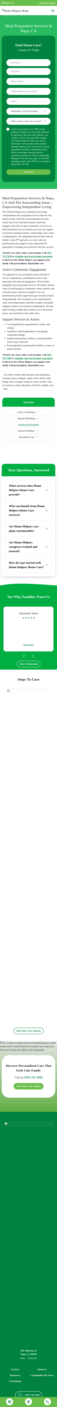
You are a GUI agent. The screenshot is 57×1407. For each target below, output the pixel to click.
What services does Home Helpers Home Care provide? (25, 490)
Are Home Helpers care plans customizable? (24, 528)
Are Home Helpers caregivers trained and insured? (23, 547)
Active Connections (26, 412)
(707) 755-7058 (33, 1077)
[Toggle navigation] (52, 10)
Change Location (47, 3)
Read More (28, 645)
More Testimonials (28, 664)
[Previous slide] (24, 656)
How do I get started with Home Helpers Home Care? (26, 565)
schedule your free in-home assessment (34, 256)
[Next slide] (32, 656)
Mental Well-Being (26, 418)
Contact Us (28, 172)
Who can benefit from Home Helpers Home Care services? (27, 510)
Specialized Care (26, 437)
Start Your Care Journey (28, 1031)
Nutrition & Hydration (28, 424)
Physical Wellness (26, 431)
